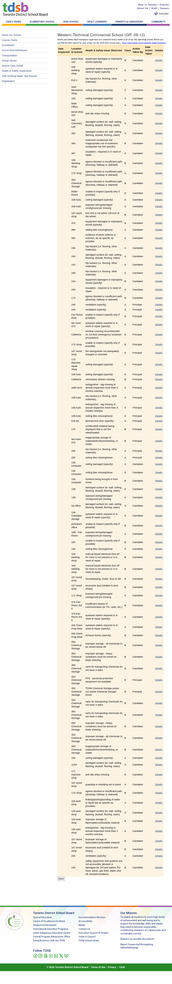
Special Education (42, 917)
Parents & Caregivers (129, 21)
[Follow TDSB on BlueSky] (66, 955)
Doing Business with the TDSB (49, 940)
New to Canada (147, 4)
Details (158, 60)
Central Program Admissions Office (51, 936)
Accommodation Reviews (92, 917)
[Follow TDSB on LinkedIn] (56, 955)
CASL (122, 967)
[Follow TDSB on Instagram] (40, 955)
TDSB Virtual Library (89, 940)
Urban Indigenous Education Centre (51, 933)
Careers (164, 8)
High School (71, 21)
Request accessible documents (137, 939)
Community (158, 21)
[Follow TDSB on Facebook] (35, 955)
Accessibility (85, 921)
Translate (164, 13)
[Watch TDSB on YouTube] (51, 955)
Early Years (13, 21)
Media (82, 925)
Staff (154, 8)
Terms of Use (98, 967)
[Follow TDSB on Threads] (45, 955)
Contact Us (84, 929)
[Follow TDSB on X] (61, 955)
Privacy (112, 967)
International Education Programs (50, 929)
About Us (142, 8)
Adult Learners (97, 21)
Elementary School (42, 21)
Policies (164, 4)
